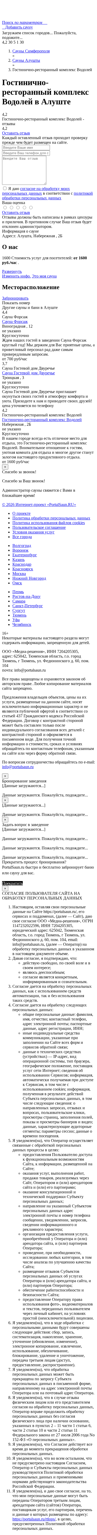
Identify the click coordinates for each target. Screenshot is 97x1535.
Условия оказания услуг (33, 532)
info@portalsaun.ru (18, 767)
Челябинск (21, 624)
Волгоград (21, 545)
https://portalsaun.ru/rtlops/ (34, 1519)
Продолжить (35, 883)
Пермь (18, 592)
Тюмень (19, 615)
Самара (18, 601)
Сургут (18, 610)
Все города (22, 537)
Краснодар (21, 564)
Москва (19, 573)
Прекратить (12, 883)
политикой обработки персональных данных (47, 195)
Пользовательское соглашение (39, 527)
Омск (17, 583)
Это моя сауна (44, 276)
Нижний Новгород (29, 578)
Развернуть (12, 271)
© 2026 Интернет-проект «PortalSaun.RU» (39, 504)
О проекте (21, 513)
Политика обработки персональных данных (51, 518)
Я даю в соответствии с (47, 193)
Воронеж (20, 550)
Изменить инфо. (16, 276)
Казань (18, 559)
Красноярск (22, 569)
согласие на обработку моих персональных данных (36, 190)
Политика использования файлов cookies (48, 522)
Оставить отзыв (16, 133)
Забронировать (15, 298)
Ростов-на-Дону (26, 596)
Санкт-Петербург (27, 606)
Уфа (16, 620)
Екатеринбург (24, 555)
